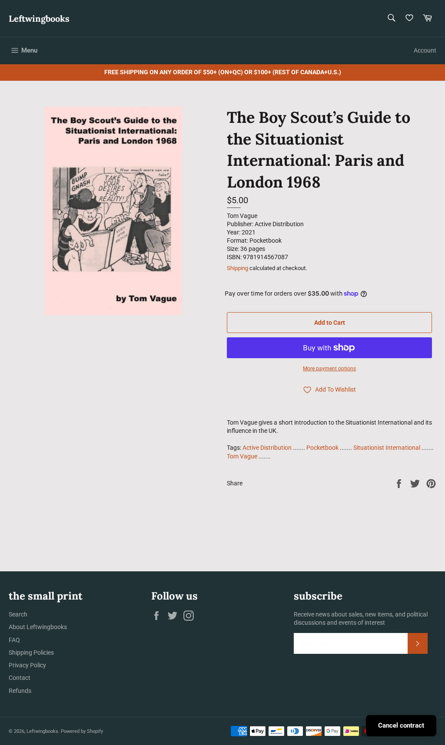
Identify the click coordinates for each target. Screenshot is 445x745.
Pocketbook (322, 447)
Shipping (237, 268)
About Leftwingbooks (38, 626)
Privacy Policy (27, 665)
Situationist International (386, 447)
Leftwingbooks (39, 18)
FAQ (14, 639)
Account (425, 50)
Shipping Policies (31, 652)
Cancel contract (401, 725)
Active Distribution (267, 447)
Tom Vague (242, 456)
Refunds (20, 690)
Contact (19, 677)
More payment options (329, 369)
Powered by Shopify (82, 731)
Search (18, 614)
